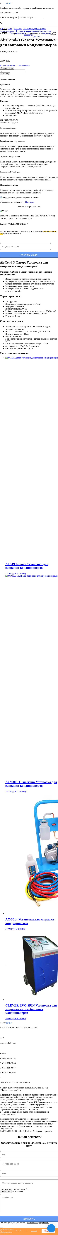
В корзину (5, 74)
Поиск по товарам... (9, 17)
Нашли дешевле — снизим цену (15, 65)
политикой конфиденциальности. (38, 1223)
